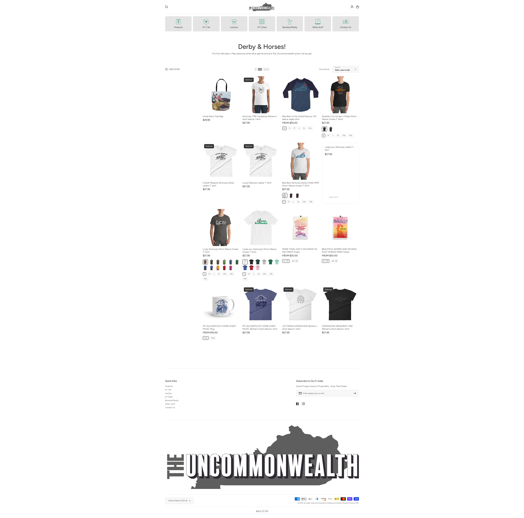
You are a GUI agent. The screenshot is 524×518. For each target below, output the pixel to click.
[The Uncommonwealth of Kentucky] (261, 7)
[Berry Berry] (230, 267)
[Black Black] (324, 129)
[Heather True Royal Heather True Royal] (211, 267)
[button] (178, 23)
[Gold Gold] (218, 267)
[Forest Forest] (211, 261)
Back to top (262, 511)
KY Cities (169, 397)
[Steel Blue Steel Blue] (230, 261)
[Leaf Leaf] (224, 261)
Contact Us (170, 407)
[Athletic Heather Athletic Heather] (264, 261)
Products (169, 386)
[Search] (166, 7)
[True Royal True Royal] (205, 267)
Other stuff (170, 404)
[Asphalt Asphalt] (205, 261)
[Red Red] (224, 267)
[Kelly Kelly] (237, 261)
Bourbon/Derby (171, 400)
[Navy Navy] (331, 129)
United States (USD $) (177, 500)
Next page (292, 362)
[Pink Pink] (257, 267)
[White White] (284, 195)
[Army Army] (218, 261)
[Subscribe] (355, 393)
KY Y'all (168, 390)
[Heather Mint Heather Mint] (276, 261)
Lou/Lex (168, 393)
